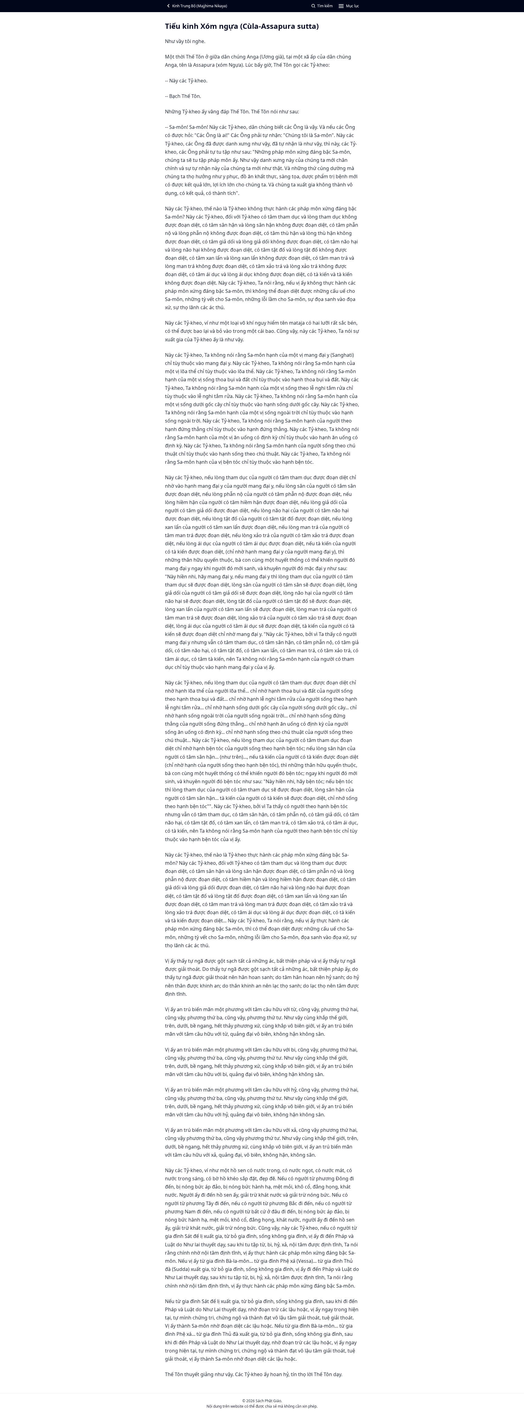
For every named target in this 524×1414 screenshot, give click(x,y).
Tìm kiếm (325, 5)
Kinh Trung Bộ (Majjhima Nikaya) (199, 5)
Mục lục (352, 5)
